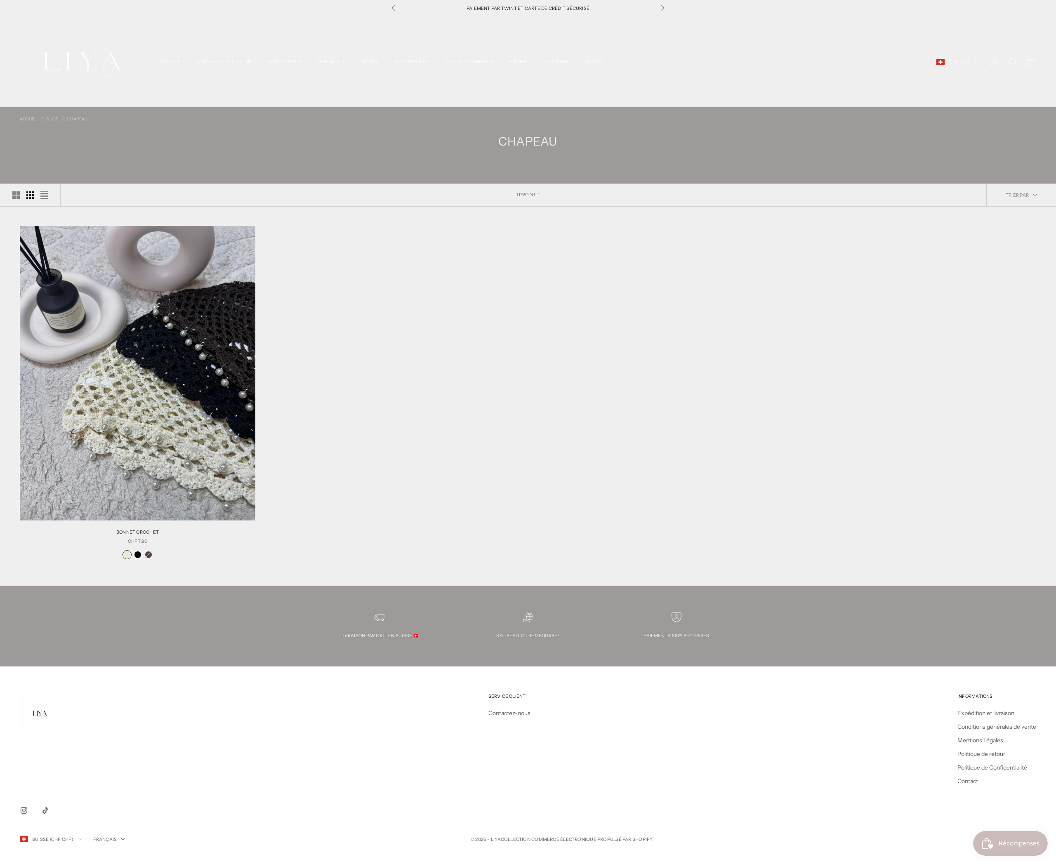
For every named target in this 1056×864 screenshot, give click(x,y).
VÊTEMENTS (331, 61)
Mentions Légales (980, 740)
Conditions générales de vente (996, 726)
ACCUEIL (170, 61)
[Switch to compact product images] (44, 195)
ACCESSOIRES (411, 61)
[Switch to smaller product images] (30, 195)
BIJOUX (370, 61)
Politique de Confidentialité (992, 767)
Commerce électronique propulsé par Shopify (592, 839)
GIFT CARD (555, 61)
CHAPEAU (77, 119)
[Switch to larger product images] (16, 195)
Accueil (29, 119)
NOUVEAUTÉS (284, 61)
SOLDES (518, 61)
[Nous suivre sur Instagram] (24, 810)
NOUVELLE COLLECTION (224, 61)
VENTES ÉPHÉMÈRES (468, 61)
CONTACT (596, 61)
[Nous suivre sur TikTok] (45, 810)
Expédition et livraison (985, 713)
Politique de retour (981, 754)
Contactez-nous (509, 713)
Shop (53, 119)
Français (105, 839)
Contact (967, 781)
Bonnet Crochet (137, 532)
